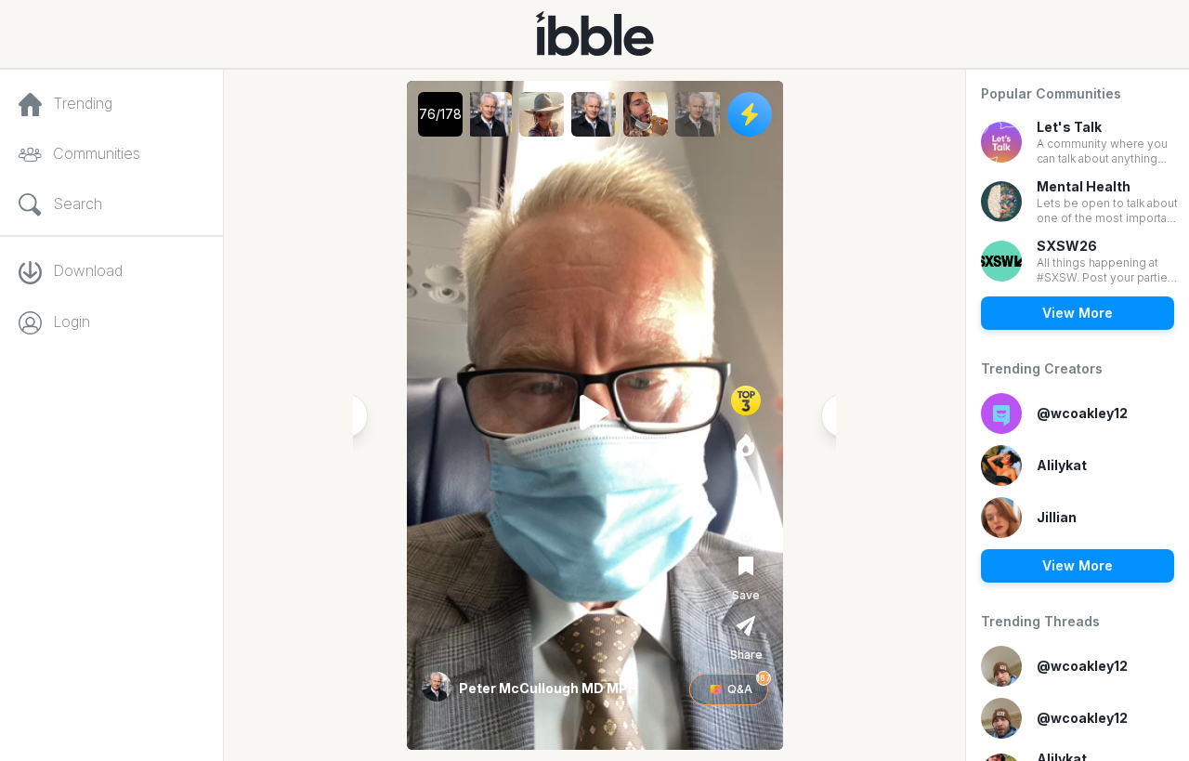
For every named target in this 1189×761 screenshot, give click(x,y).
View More (1077, 313)
